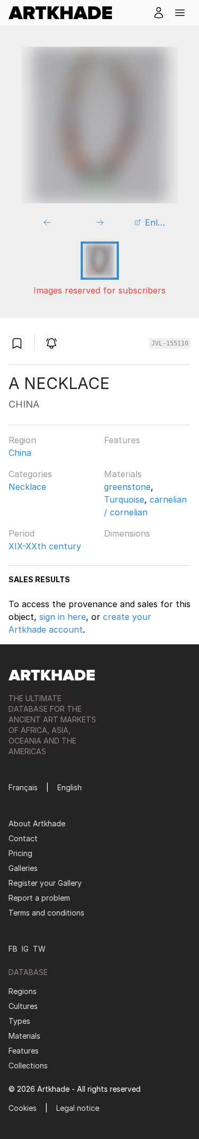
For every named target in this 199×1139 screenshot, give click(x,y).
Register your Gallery (45, 882)
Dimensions (127, 533)
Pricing (20, 853)
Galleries (23, 868)
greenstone (127, 486)
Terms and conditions (46, 912)
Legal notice (77, 1107)
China (19, 452)
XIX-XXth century (44, 546)
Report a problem (39, 897)
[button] (180, 12)
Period (21, 533)
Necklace (27, 486)
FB (13, 948)
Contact (23, 838)
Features (122, 440)
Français (23, 787)
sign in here (62, 616)
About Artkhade (36, 823)
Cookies (22, 1107)
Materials (123, 474)
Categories (30, 474)
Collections (28, 1065)
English (69, 787)
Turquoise (124, 499)
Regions (22, 991)
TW (39, 948)
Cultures (23, 1006)
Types (19, 1020)
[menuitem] (64, 12)
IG (25, 948)
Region (22, 440)
